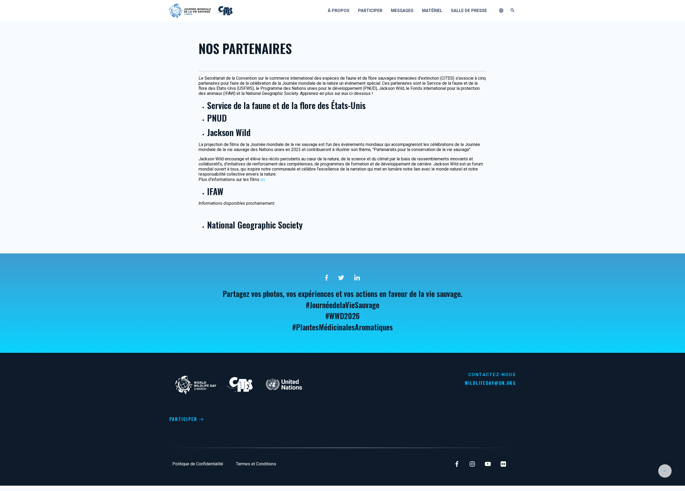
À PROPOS (338, 10)
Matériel (432, 10)
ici (262, 179)
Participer (370, 10)
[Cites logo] (224, 10)
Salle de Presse (469, 10)
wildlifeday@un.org (490, 383)
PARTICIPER (183, 419)
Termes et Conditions (256, 463)
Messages (402, 10)
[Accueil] (190, 10)
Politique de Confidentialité (197, 463)
